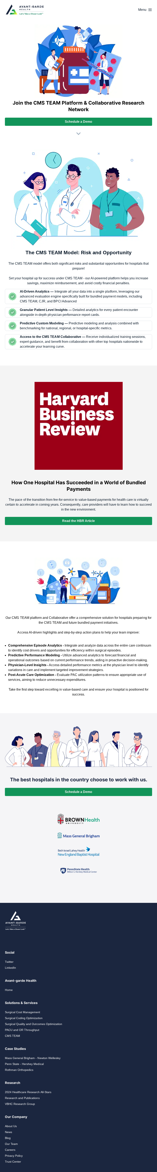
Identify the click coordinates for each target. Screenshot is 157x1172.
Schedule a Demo (78, 121)
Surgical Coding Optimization (24, 1018)
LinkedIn (10, 967)
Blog (8, 1138)
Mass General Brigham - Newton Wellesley (33, 1058)
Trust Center (13, 1161)
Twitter (9, 961)
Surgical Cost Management (22, 1012)
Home (9, 990)
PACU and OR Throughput (22, 1030)
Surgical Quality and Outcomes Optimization (33, 1024)
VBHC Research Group (20, 1104)
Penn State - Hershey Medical (24, 1064)
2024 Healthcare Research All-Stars (28, 1092)
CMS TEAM (12, 1035)
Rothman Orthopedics (19, 1069)
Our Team (11, 1143)
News (8, 1132)
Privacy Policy (14, 1155)
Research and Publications (22, 1098)
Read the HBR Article (78, 521)
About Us (11, 1126)
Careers (10, 1149)
